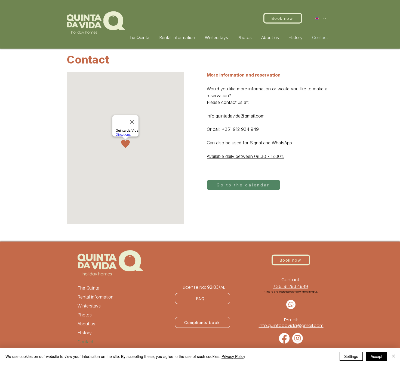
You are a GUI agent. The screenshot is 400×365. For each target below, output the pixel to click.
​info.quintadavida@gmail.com (291, 325)
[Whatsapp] (291, 304)
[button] (178, 37)
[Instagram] (297, 338)
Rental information (95, 297)
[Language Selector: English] (321, 18)
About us (86, 323)
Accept (376, 356)
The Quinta (88, 288)
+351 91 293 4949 (290, 286)
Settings (351, 356)
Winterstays (89, 306)
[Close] (393, 356)
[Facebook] (284, 338)
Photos (85, 315)
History (85, 332)
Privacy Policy (233, 356)
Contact (85, 341)
